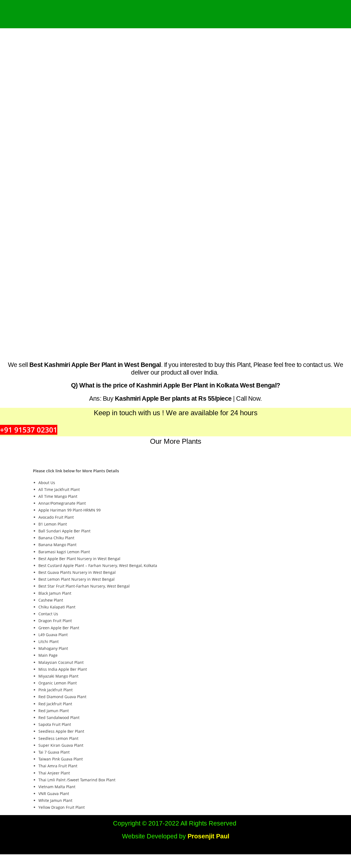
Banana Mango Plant (57, 544)
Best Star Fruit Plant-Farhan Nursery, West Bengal (84, 586)
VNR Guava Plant (53, 793)
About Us (46, 482)
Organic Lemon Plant (57, 683)
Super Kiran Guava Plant (60, 745)
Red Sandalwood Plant (59, 717)
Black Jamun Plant (54, 593)
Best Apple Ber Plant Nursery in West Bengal (79, 558)
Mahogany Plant (53, 648)
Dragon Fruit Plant (55, 620)
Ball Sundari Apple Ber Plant (64, 531)
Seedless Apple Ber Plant (61, 731)
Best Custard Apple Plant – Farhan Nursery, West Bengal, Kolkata (97, 565)
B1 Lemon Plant (52, 524)
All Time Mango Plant (57, 496)
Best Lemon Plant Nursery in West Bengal (76, 579)
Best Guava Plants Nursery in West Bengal (77, 572)
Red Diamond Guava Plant (62, 696)
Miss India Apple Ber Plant (62, 669)
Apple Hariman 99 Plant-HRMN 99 (69, 510)
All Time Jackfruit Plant (59, 489)
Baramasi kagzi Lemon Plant (64, 551)
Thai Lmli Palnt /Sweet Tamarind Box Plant (76, 779)
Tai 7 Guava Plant (54, 752)
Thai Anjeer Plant (54, 773)
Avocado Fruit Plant (56, 517)
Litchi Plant (48, 641)
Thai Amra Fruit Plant (57, 765)
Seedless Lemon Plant (58, 738)
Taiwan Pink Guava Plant (60, 759)
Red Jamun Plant (53, 710)
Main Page (48, 655)
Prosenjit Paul (208, 836)
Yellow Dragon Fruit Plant (61, 807)
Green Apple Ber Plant (58, 627)
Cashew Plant (50, 600)
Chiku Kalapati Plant (56, 607)
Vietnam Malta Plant (56, 786)
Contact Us (48, 613)
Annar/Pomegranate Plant (62, 503)
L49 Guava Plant (53, 634)
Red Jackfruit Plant (55, 703)
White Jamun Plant (55, 800)
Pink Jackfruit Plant (55, 689)
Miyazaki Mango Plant (58, 676)
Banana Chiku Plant (56, 537)
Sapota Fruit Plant (54, 724)
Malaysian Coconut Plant (61, 662)
